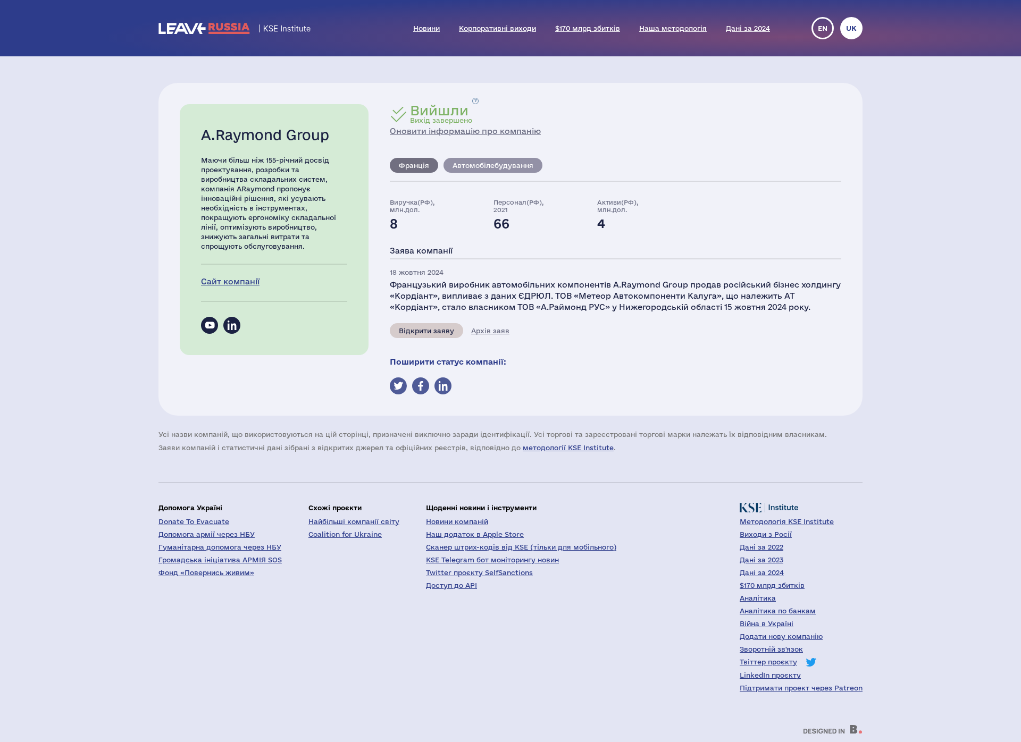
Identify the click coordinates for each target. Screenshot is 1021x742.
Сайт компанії (230, 281)
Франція (414, 165)
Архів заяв (490, 330)
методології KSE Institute (568, 447)
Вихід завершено (441, 113)
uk (851, 28)
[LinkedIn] (231, 325)
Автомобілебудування (493, 165)
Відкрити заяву (426, 330)
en (822, 28)
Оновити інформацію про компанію (465, 131)
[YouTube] (209, 325)
